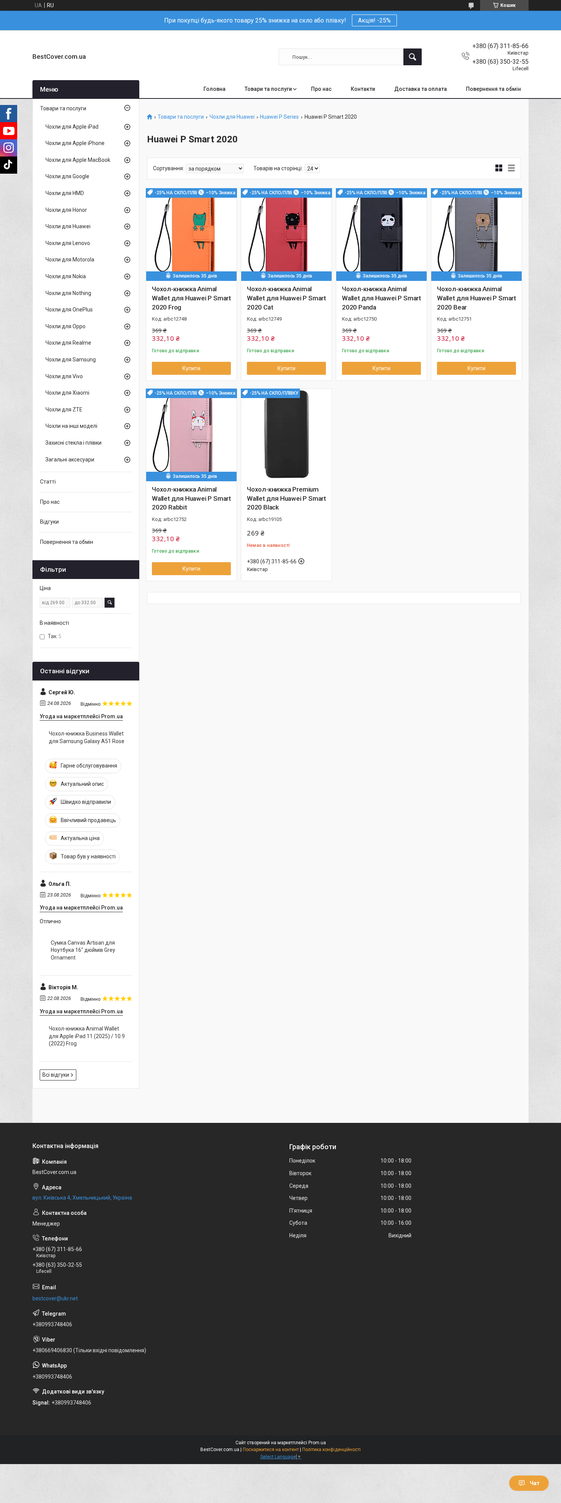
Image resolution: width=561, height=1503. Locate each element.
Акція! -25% (374, 20)
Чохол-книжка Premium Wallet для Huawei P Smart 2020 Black (286, 498)
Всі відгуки (55, 1075)
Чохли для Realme (68, 343)
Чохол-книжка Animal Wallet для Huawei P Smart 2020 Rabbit (191, 498)
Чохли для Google (67, 176)
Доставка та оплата (420, 89)
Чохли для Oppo (65, 326)
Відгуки (49, 522)
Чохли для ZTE (63, 409)
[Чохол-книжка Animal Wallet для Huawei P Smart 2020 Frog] (191, 234)
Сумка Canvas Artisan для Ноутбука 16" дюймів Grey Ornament (83, 950)
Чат (535, 1483)
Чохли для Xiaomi (67, 393)
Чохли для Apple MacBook (77, 160)
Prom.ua (317, 1442)
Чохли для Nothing (68, 293)
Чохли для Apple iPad (71, 127)
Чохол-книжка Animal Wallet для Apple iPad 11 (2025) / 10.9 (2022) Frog (87, 1036)
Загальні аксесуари (69, 459)
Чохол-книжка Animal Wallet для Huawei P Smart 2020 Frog (191, 298)
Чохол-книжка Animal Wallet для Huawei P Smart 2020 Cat (286, 298)
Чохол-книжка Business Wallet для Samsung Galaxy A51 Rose (86, 737)
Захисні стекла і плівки (73, 443)
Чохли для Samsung (70, 359)
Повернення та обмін (493, 89)
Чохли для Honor (66, 210)
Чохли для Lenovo (67, 243)
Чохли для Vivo (64, 376)
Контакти (363, 89)
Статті (48, 482)
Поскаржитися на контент (271, 1449)
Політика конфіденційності (331, 1449)
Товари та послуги (268, 89)
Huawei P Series (279, 117)
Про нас (321, 89)
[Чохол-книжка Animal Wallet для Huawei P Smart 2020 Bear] (476, 234)
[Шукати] (412, 56)
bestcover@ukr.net (55, 1298)
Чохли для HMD (64, 193)
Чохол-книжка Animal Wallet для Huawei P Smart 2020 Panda (381, 298)
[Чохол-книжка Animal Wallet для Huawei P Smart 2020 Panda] (381, 234)
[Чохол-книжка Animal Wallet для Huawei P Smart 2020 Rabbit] (191, 434)
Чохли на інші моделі (71, 426)
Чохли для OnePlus (69, 309)
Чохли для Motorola (69, 259)
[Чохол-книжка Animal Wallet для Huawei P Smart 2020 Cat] (286, 234)
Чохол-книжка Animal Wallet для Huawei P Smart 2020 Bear (476, 298)
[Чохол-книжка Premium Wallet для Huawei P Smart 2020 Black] (286, 434)
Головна (214, 89)
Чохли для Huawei (232, 117)
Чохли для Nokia (65, 276)
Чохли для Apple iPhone (75, 143)
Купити (191, 368)
